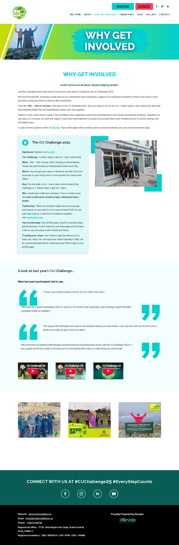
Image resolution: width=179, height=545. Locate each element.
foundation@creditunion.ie (39, 518)
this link (50, 152)
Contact (164, 15)
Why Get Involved (105, 15)
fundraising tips (34, 217)
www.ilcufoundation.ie (40, 514)
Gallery (151, 15)
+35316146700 (34, 522)
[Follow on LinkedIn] (168, 6)
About (88, 15)
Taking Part (126, 15)
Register (123, 6)
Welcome (75, 15)
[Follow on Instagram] (162, 6)
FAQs (140, 15)
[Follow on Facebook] (156, 6)
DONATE (144, 6)
